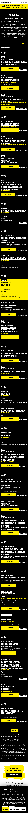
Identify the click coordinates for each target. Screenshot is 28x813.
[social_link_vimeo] (19, 783)
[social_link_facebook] (6, 783)
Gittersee (5, 689)
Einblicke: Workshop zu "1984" (13, 578)
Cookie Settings (12, 806)
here (21, 25)
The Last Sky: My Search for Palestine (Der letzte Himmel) (13, 523)
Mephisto (5, 285)
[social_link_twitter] (9, 783)
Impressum (9, 785)
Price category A (23, 167)
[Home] (6, 2)
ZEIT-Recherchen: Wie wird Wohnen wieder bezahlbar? (11, 186)
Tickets (11, 69)
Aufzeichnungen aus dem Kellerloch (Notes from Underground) (12, 457)
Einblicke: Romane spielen (11, 482)
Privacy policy (5, 806)
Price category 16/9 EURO (21, 195)
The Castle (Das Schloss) (13, 99)
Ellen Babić (7, 619)
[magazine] (21, 2)
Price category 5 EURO (22, 250)
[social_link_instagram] (12, 783)
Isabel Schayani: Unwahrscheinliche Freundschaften (8, 327)
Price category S (23, 222)
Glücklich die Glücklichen (13, 210)
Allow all (5, 809)
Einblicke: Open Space (9, 305)
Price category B (23, 69)
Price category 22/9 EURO (21, 108)
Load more (14, 731)
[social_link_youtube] (15, 783)
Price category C (23, 338)
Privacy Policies (17, 785)
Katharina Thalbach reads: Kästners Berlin (14, 63)
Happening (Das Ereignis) (13, 371)
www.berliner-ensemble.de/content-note (10, 736)
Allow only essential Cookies (17, 809)
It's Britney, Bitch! (10, 80)
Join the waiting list (7, 220)
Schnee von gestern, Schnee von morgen (11, 663)
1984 (3, 596)
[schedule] (23, 2)
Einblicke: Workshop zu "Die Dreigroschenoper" (12, 712)
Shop (4, 6)
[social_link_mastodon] (22, 783)
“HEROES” (5, 160)
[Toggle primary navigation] (26, 2)
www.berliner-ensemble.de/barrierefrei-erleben (12, 740)
